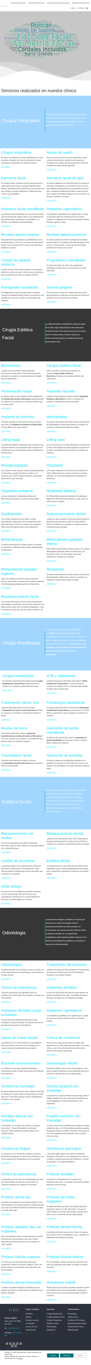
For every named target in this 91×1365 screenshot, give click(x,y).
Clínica (72, 8)
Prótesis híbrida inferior (65, 1257)
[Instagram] (7, 1343)
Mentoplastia (57, 417)
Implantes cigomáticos (64, 209)
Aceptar (53, 1355)
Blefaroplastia (12, 539)
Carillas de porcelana (18, 861)
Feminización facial (16, 391)
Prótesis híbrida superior (20, 1257)
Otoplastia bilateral (61, 491)
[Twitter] (14, 1343)
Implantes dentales (62, 987)
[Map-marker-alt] (21, 1343)
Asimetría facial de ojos (65, 178)
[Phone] (12, 1346)
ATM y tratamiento (61, 676)
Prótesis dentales (60, 1174)
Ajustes (80, 1355)
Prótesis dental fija (15, 1197)
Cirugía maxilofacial (17, 676)
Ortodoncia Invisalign (18, 1086)
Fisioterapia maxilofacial (66, 702)
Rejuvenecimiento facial (20, 596)
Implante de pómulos (17, 417)
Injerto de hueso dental (19, 1038)
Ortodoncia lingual (15, 1148)
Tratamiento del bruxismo (67, 965)
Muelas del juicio (14, 728)
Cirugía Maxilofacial (18, 3)
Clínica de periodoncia (19, 1174)
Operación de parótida (64, 755)
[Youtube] (17, 1343)
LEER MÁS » (6, 167)
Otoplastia (55, 465)
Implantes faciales (61, 391)
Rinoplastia (55, 569)
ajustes (20, 1358)
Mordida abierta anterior (20, 235)
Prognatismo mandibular (66, 260)
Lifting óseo (56, 440)
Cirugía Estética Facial (36, 3)
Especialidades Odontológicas (58, 3)
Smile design (11, 886)
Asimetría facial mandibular (22, 209)
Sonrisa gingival (59, 287)
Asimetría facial (13, 178)
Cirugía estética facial (64, 365)
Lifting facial (10, 440)
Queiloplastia (11, 514)
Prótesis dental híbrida (64, 1227)
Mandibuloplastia (14, 465)
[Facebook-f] (10, 1343)
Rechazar (66, 1355)
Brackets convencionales (21, 1063)
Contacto (81, 8)
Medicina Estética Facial (81, 3)
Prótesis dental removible (21, 1282)
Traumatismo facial (16, 755)
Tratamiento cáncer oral (20, 702)
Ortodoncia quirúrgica (64, 1148)
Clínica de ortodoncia (63, 1038)
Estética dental (58, 861)
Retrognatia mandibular (19, 287)
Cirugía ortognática (16, 152)
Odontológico (11, 965)
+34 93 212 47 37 (13, 1328)
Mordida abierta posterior (67, 235)
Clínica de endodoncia (19, 987)
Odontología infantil (62, 1063)
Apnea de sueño (60, 152)
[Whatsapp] (15, 1346)
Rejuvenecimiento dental (66, 514)
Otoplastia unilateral (17, 491)
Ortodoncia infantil (61, 1282)
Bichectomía (11, 365)
